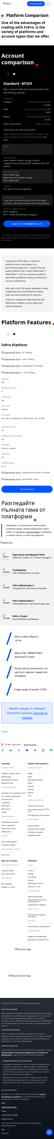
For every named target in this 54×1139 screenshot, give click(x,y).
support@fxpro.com (9, 1107)
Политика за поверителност (25, 1052)
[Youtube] (27, 750)
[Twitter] (19, 750)
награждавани (33, 532)
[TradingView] (51, 750)
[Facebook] (2, 750)
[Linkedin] (10, 750)
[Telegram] (35, 750)
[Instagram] (43, 750)
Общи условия (7, 1052)
